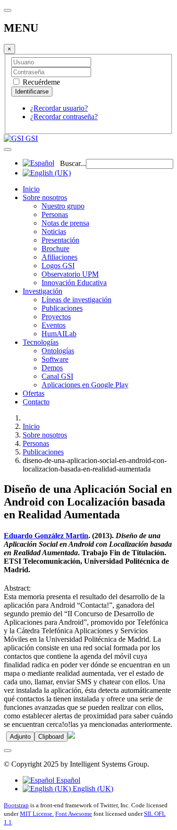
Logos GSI (58, 266)
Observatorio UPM (70, 274)
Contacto (36, 402)
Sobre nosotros (45, 197)
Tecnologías (41, 342)
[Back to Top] (7, 750)
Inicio (31, 189)
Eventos (54, 325)
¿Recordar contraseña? (64, 117)
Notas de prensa (65, 223)
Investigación (42, 291)
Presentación (60, 240)
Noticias (54, 231)
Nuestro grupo (63, 206)
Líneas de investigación (76, 300)
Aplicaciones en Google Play (85, 385)
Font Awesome (73, 813)
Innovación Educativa (74, 283)
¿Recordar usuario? (59, 108)
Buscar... (73, 163)
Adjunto (20, 736)
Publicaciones (62, 308)
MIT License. (37, 813)
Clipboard (51, 736)
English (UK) (92, 789)
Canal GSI (57, 376)
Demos (52, 368)
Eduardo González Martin (46, 536)
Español (67, 780)
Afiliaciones (59, 257)
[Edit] (71, 736)
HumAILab (59, 334)
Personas (55, 214)
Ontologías (58, 351)
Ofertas (33, 393)
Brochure (55, 249)
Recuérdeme (40, 82)
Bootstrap (16, 805)
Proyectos (56, 317)
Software (55, 359)
